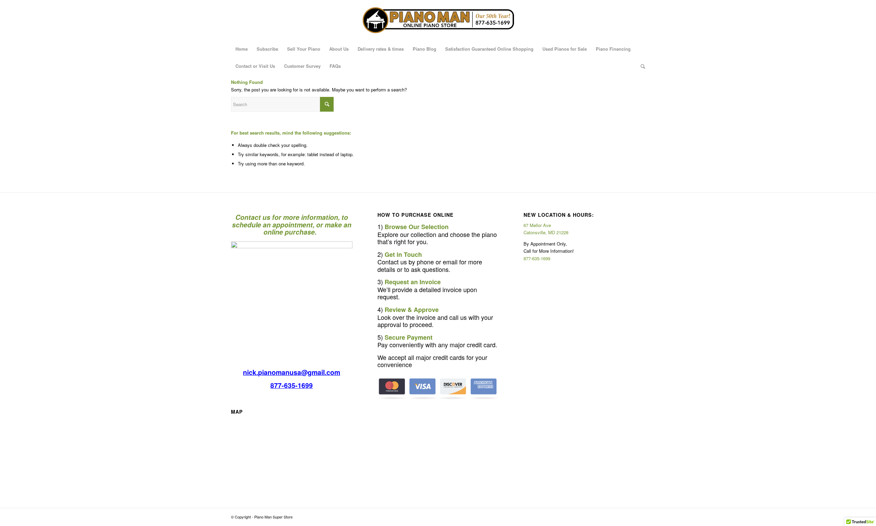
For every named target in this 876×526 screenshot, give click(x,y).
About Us (339, 49)
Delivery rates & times (381, 49)
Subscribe (267, 49)
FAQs (335, 66)
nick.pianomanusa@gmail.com (291, 372)
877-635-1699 (291, 385)
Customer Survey (302, 66)
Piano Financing (613, 49)
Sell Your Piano (303, 49)
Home (241, 49)
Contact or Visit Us (255, 66)
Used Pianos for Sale (564, 49)
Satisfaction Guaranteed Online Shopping (489, 49)
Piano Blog (424, 49)
